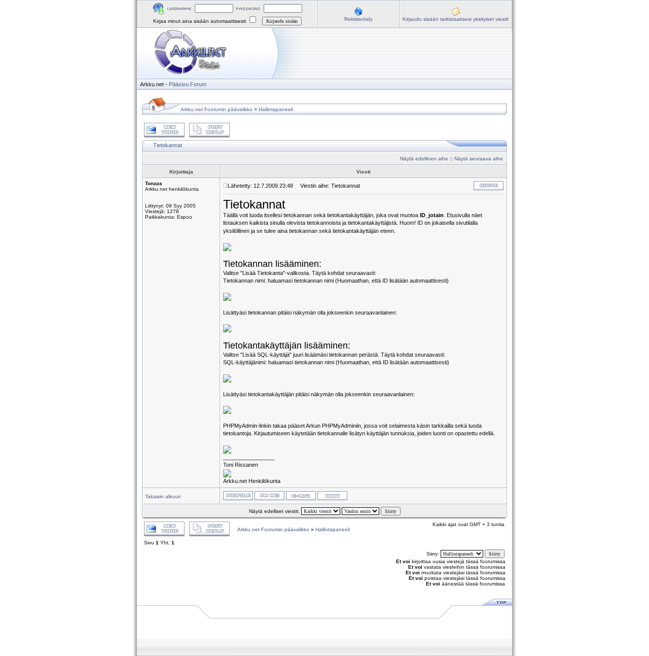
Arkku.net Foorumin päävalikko (217, 109)
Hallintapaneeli (276, 109)
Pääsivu (179, 84)
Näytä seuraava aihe (478, 158)
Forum (198, 84)
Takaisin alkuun (163, 496)
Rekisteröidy (358, 19)
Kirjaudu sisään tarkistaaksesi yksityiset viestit (456, 19)
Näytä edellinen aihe (424, 158)
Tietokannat (167, 145)
